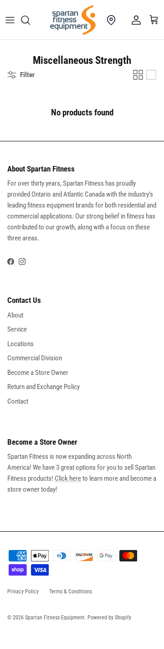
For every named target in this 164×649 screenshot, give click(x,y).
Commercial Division (34, 358)
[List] (151, 74)
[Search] (30, 20)
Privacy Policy (23, 591)
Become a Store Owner (37, 373)
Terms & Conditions (70, 591)
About (15, 315)
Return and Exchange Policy (43, 387)
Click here (68, 478)
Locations (20, 344)
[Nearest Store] (111, 20)
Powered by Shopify (109, 617)
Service (17, 329)
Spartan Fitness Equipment (55, 617)
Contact (17, 401)
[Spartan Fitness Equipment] (73, 20)
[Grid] (138, 74)
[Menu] (10, 20)
